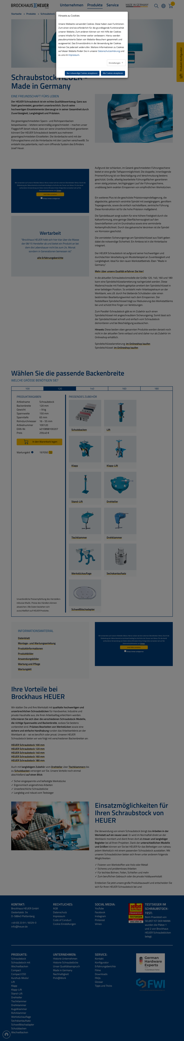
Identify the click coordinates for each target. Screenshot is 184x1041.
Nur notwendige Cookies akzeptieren (82, 73)
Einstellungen (115, 63)
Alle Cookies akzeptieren (113, 73)
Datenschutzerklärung (109, 51)
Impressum (73, 55)
